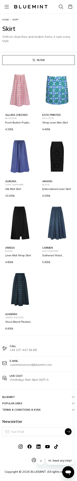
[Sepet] (70, 6)
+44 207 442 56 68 (23, 350)
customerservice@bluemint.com (31, 365)
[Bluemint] (30, 6)
